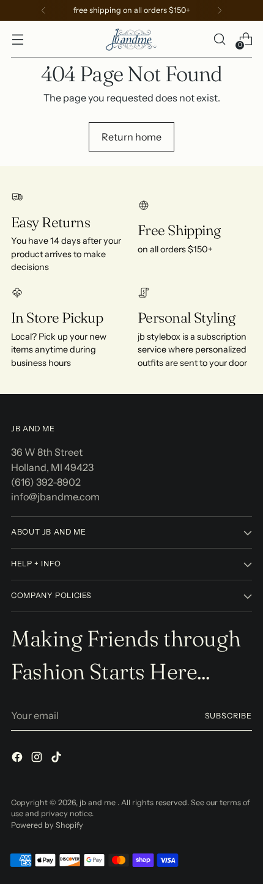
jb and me (98, 802)
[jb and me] (131, 39)
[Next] (219, 10)
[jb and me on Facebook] (18, 759)
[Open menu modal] (17, 39)
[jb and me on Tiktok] (57, 759)
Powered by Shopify (47, 825)
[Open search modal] (219, 39)
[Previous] (43, 10)
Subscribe (229, 715)
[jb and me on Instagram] (38, 759)
